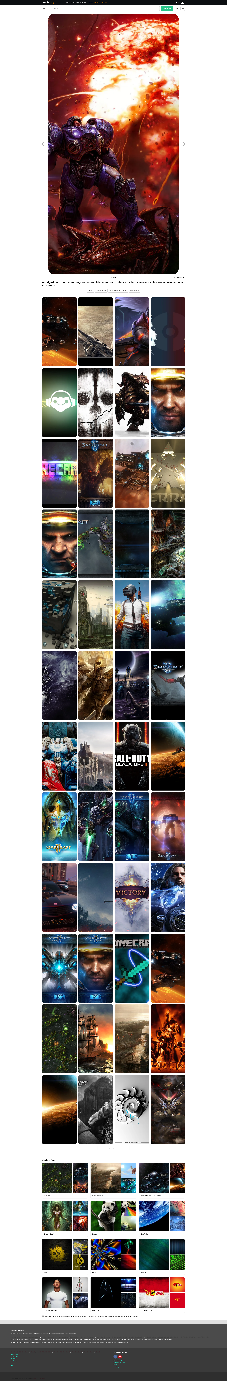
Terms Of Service (37, 1378)
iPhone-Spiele (14, 1356)
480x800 (50, 1352)
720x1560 (61, 1352)
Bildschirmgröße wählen (119, 1362)
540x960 (86, 1352)
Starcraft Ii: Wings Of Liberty (118, 290)
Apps (12, 1365)
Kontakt (115, 1364)
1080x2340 (26, 1352)
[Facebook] (116, 1358)
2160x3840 (91, 1352)
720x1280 (33, 1352)
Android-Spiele (14, 1354)
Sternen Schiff (134, 290)
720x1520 (98, 1352)
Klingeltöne (13, 1358)
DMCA (43, 1378)
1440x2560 (67, 1352)
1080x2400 (20, 1352)
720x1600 (44, 1352)
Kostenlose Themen (15, 1363)
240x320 (39, 1352)
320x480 (55, 1352)
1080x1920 (13, 1352)
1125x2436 (79, 1352)
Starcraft (90, 290)
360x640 (74, 1352)
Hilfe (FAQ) (116, 1367)
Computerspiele (101, 290)
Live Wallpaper (14, 1361)
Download (167, 8)
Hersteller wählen (118, 1360)
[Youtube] (120, 1358)
